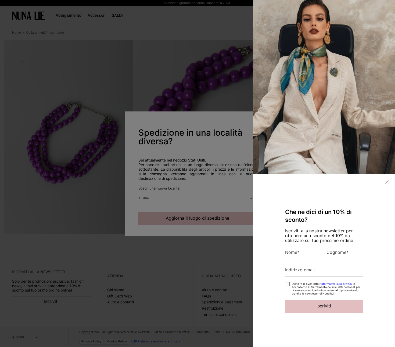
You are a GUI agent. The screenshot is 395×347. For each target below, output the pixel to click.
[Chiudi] (387, 182)
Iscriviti (324, 306)
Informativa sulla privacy (337, 283)
